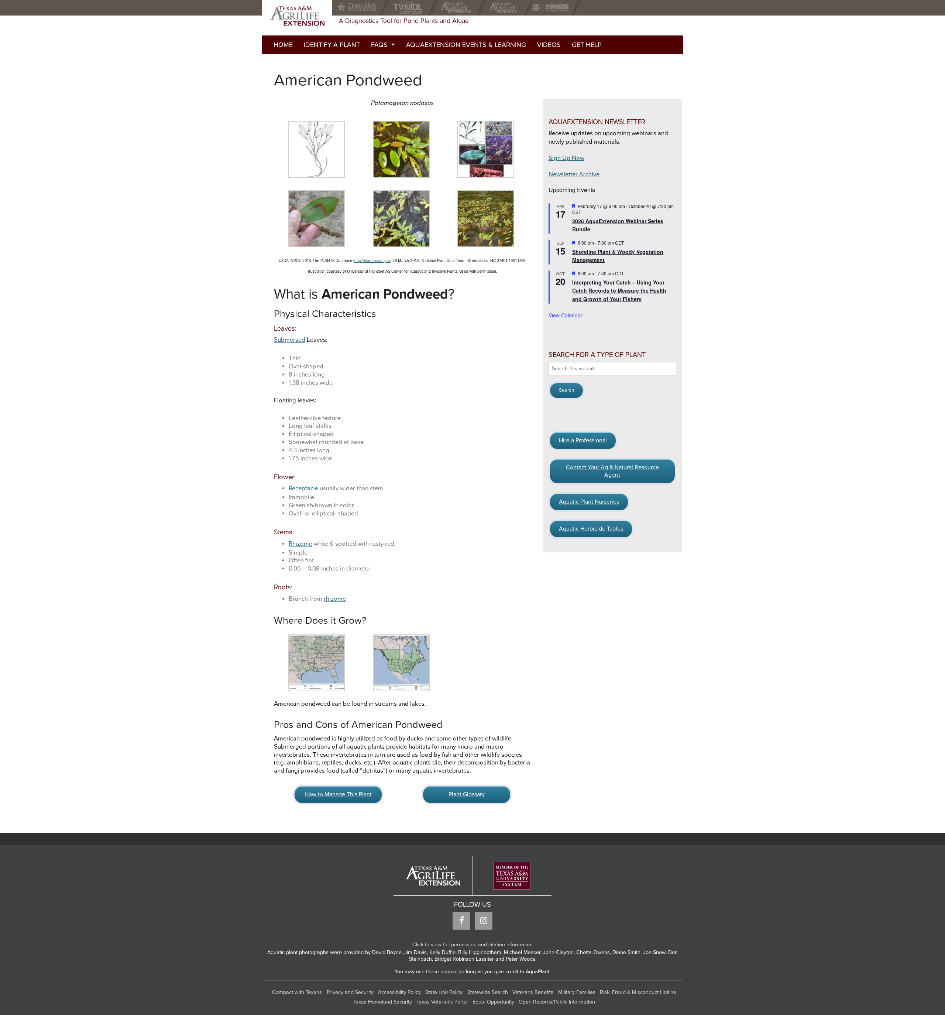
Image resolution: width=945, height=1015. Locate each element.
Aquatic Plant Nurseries (589, 501)
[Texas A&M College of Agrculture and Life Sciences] (552, 8)
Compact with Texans (297, 992)
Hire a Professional (583, 440)
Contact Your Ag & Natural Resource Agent (612, 471)
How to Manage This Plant (338, 794)
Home (283, 45)
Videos (549, 45)
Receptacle (303, 488)
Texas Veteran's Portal (442, 1002)
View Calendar (566, 315)
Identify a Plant (332, 45)
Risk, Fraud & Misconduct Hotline (638, 992)
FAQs (379, 45)
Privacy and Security (350, 992)
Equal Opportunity (493, 1002)
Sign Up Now (566, 158)
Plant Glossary (467, 794)
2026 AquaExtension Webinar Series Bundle (617, 225)
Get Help (587, 45)
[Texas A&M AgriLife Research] (505, 8)
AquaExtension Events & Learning (466, 45)
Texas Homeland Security (382, 1002)
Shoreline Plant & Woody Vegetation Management (617, 256)
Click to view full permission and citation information (472, 944)
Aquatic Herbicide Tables (591, 528)
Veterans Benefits (532, 992)
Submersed (289, 340)
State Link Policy (444, 992)
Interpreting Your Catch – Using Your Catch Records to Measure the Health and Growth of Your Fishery (619, 291)
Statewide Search (487, 992)
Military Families (576, 992)
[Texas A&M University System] (511, 876)
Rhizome (300, 544)
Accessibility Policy (399, 992)
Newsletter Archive (574, 174)
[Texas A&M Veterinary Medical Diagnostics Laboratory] (409, 8)
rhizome (335, 599)
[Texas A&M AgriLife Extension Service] (457, 8)
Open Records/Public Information (557, 1002)
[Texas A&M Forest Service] (362, 8)
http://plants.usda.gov (372, 260)
